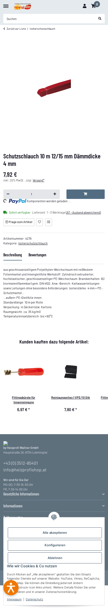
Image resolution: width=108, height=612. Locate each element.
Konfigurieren (55, 545)
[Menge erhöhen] (55, 194)
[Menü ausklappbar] (6, 4)
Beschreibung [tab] (12, 254)
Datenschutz (34, 599)
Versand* (38, 180)
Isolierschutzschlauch (33, 243)
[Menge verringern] (8, 194)
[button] (84, 6)
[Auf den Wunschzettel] (39, 222)
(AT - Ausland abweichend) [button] (83, 212)
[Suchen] (100, 18)
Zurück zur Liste (16, 28)
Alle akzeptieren (55, 533)
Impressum (14, 599)
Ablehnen (55, 558)
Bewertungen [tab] (37, 254)
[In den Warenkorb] (85, 194)
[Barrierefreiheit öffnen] (11, 587)
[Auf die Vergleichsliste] (48, 222)
